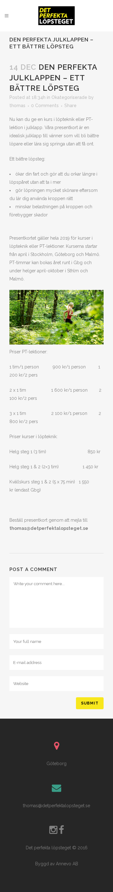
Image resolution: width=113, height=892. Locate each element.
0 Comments (45, 105)
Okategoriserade (69, 97)
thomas (17, 105)
